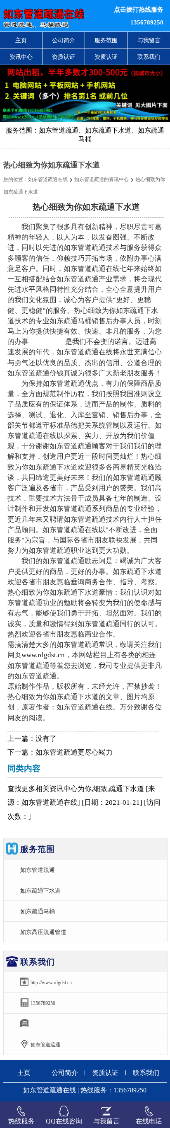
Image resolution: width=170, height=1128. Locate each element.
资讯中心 (21, 56)
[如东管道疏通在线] (52, 15)
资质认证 (63, 56)
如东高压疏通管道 (43, 932)
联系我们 (149, 56)
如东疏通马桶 (37, 911)
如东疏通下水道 (40, 890)
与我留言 (149, 40)
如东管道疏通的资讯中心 (101, 179)
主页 (21, 40)
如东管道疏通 (37, 870)
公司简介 (63, 40)
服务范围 (106, 40)
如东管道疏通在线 (48, 179)
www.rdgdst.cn (43, 655)
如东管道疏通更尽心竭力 (74, 752)
